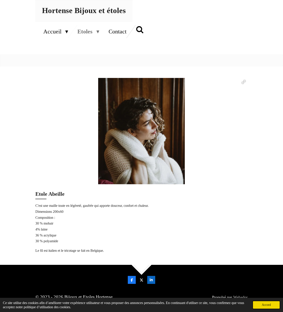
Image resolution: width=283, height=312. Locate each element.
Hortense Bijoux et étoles (84, 10)
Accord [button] (266, 304)
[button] (243, 81)
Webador (240, 297)
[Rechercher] (139, 30)
